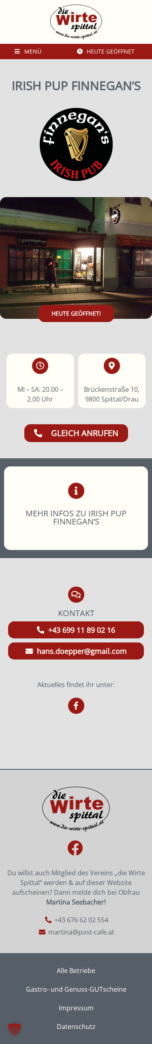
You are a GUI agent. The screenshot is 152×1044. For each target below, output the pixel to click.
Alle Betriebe (76, 970)
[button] (14, 1029)
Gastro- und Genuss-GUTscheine (76, 989)
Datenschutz (76, 1026)
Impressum (76, 1007)
